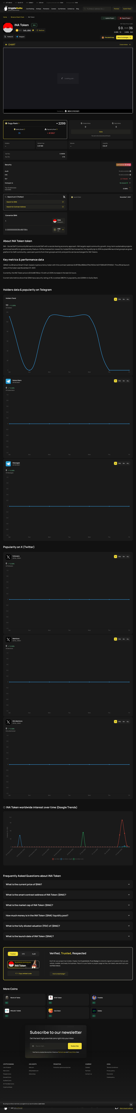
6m (124, 299)
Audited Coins (7, 1080)
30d (119, 299)
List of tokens (7, 1067)
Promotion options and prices (61, 1067)
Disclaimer (110, 1074)
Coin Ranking (30, 9)
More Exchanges (123, 37)
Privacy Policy (72, 1052)
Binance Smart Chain (17, 17)
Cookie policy (111, 1077)
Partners (87, 1071)
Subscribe (75, 1046)
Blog (77, 9)
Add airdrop (32, 1074)
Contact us (71, 9)
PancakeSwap (109, 37)
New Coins (6, 1071)
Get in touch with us (126, 1108)
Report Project (126, 18)
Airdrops (38, 9)
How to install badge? (59, 974)
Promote (116, 9)
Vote (101, 132)
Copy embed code (25, 973)
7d (115, 299)
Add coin (31, 1067)
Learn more (41, 1104)
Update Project (109, 18)
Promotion (46, 9)
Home (5, 17)
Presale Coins (7, 1074)
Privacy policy (111, 1071)
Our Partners (61, 9)
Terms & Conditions (112, 1067)
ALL (128, 299)
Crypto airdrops (7, 1087)
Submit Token (127, 9)
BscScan (41, 30)
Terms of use (61, 1052)
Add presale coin (33, 1071)
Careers (53, 9)
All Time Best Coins (8, 1084)
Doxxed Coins (7, 1077)
